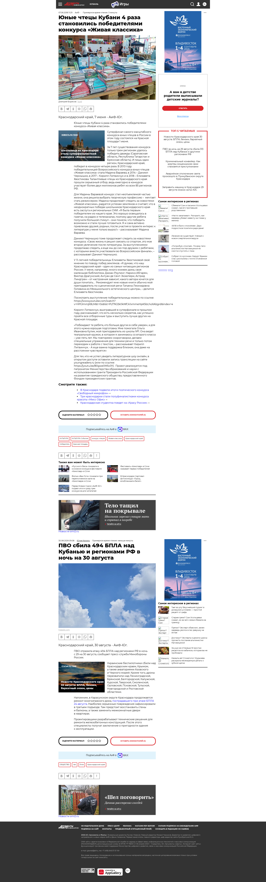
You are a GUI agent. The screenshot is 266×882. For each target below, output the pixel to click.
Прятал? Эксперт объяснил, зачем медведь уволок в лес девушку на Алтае (187, 630)
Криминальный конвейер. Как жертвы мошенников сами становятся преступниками (183, 164)
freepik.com (64, 630)
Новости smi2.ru (68, 531)
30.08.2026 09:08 (66, 540)
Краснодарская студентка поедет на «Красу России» (113, 402)
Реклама (127, 826)
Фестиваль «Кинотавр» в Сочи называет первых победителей (135, 467)
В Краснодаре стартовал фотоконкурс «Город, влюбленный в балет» (132, 478)
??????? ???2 (165, 270)
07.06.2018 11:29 (65, 12)
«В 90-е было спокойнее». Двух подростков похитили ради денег (187, 227)
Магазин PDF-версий (145, 826)
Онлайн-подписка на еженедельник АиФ (178, 826)
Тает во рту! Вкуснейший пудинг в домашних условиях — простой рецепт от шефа (187, 609)
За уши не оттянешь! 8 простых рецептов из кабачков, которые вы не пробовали (189, 650)
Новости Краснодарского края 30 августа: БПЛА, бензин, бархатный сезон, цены (183, 139)
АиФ (80, 101)
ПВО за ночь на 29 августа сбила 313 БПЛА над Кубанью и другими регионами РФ (183, 152)
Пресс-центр (113, 826)
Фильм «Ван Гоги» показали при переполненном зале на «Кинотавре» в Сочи (87, 478)
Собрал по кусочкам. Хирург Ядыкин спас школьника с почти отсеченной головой (189, 258)
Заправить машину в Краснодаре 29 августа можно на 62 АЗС (183, 188)
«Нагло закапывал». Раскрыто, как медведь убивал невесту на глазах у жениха (188, 218)
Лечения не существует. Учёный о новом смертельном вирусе (187, 237)
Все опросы (183, 116)
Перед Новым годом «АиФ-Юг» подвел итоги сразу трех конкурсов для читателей (87, 488)
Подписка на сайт (90, 829)
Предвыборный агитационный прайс (133, 829)
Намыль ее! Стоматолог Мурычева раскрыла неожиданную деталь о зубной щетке (188, 660)
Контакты (107, 829)
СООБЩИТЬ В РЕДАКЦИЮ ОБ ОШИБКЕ (172, 829)
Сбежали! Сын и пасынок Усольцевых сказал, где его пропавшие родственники (189, 208)
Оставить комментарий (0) (133, 415)
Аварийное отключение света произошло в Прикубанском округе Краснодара (183, 176)
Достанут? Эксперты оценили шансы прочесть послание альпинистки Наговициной (189, 640)
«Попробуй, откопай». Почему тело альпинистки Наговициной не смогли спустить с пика (188, 248)
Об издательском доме (92, 826)
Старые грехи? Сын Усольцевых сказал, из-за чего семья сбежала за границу (188, 620)
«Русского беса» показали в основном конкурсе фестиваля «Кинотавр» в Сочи (87, 468)
